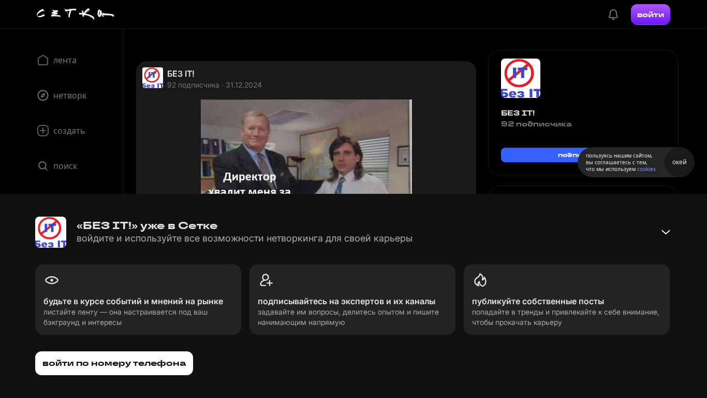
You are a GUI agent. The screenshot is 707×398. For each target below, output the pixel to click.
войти (650, 14)
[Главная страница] (75, 14)
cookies (646, 169)
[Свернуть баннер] (665, 232)
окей (679, 162)
